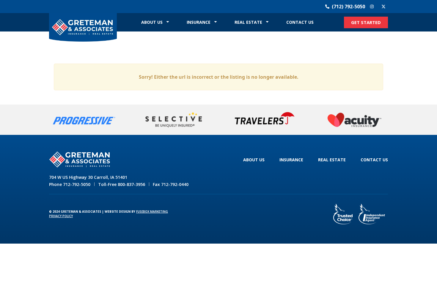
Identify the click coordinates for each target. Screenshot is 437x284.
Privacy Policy (61, 216)
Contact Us (300, 22)
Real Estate (248, 22)
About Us (152, 22)
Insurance (198, 22)
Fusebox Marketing (152, 211)
